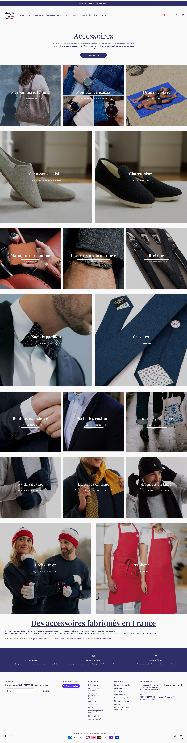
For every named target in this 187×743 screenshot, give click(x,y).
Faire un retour (119, 695)
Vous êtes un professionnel (93, 695)
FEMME (30, 15)
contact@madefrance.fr (151, 689)
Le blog (91, 707)
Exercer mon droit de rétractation (121, 709)
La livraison (118, 691)
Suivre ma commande (122, 685)
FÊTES (95, 15)
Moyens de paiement (121, 701)
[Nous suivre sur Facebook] (169, 736)
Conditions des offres (95, 719)
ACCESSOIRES (50, 15)
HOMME (22, 15)
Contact (117, 704)
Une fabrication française (93, 689)
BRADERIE (76, 15)
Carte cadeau (119, 688)
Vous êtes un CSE (94, 704)
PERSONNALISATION (63, 15)
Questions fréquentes (121, 698)
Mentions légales (94, 716)
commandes (74, 681)
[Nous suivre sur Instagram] (175, 736)
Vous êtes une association (93, 700)
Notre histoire (93, 685)
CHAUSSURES (39, 15)
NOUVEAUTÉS (86, 15)
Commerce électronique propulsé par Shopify (101, 734)
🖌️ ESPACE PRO (104, 15)
